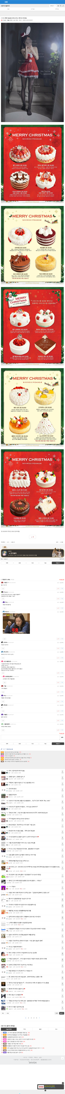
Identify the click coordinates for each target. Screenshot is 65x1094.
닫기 (63, 1083)
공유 (57, 542)
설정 (40, 1057)
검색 (57, 1013)
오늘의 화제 (9, 1029)
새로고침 (62, 579)
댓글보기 (58, 743)
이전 (32, 563)
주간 (24, 1029)
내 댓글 (32, 9)
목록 (7, 563)
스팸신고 (13, 542)
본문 (20, 563)
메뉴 (2, 559)
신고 (8, 542)
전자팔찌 (4, 20)
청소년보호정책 (35, 1059)
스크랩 (61, 542)
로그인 (25, 1057)
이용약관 (16, 1059)
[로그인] (60, 2)
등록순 (8, 579)
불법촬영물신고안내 (46, 1059)
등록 (62, 737)
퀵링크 (36, 1057)
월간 (40, 1029)
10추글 (57, 9)
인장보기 (6, 559)
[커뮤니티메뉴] (2, 2)
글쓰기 (63, 6)
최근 (3, 1013)
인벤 (6, 2)
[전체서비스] (63, 2)
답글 (3, 588)
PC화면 (31, 1057)
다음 (45, 563)
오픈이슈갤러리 (5, 6)
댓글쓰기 (58, 563)
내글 (8, 9)
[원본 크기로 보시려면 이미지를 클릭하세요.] (32, 73)
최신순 (12, 579)
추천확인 (3, 542)
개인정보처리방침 (24, 1059)
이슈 (56, 1029)
